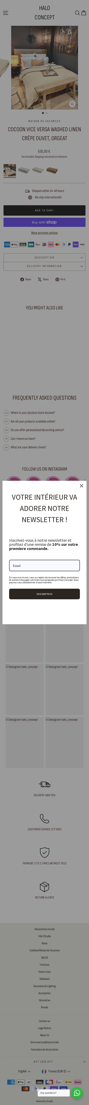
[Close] (82, 486)
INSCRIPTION (44, 594)
